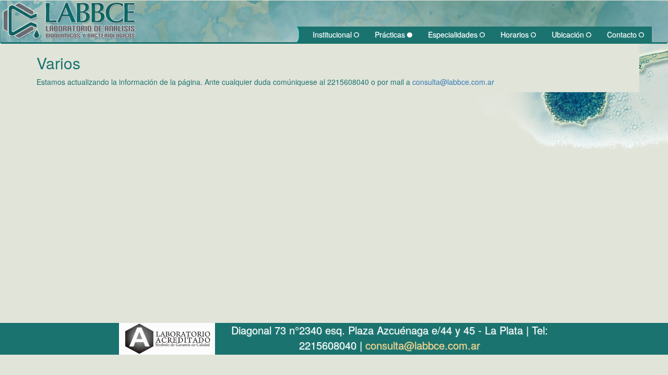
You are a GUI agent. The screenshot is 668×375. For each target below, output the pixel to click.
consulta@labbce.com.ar (453, 82)
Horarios (515, 34)
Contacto (623, 34)
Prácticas (391, 34)
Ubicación (569, 34)
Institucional (333, 34)
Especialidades (454, 34)
